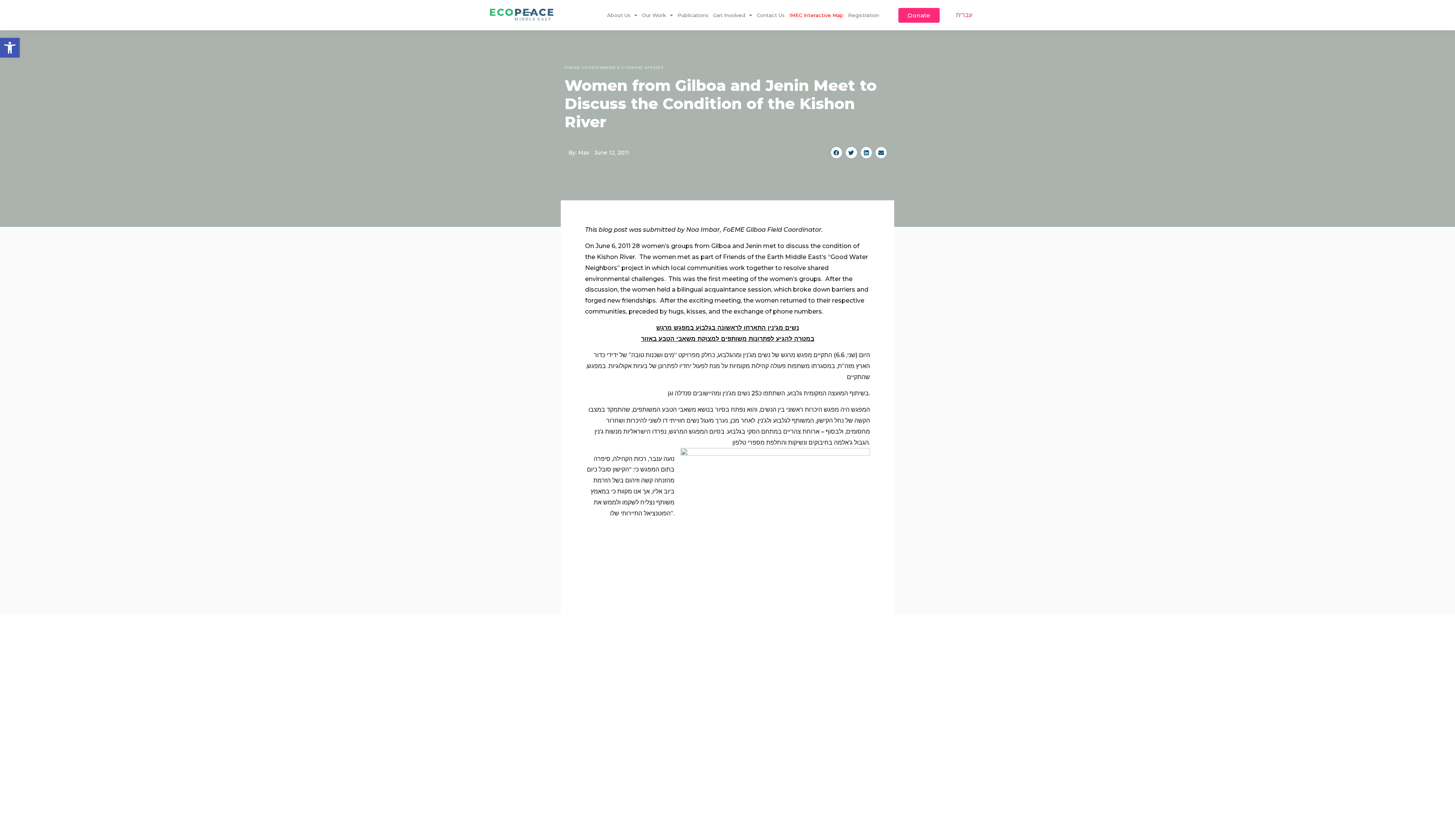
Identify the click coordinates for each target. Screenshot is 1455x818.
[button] (10, 48)
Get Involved (729, 15)
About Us (618, 15)
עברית (964, 15)
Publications (693, 15)
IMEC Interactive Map (816, 15)
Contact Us (771, 15)
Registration (863, 15)
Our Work (654, 15)
